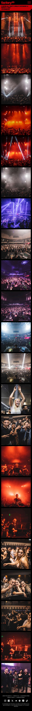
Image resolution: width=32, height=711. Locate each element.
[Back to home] (8, 2)
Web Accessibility (7, 705)
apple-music (23, 701)
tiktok (27, 701)
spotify (20, 701)
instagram (5, 701)
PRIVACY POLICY (11, 697)
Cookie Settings (20, 697)
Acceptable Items (24, 695)
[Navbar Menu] (29, 2)
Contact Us (16, 695)
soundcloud (16, 701)
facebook (9, 701)
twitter (12, 701)
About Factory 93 (7, 695)
